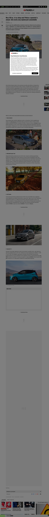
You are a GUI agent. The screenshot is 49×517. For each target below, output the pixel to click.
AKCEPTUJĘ (35, 73)
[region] (24, 63)
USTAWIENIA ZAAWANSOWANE (17, 73)
